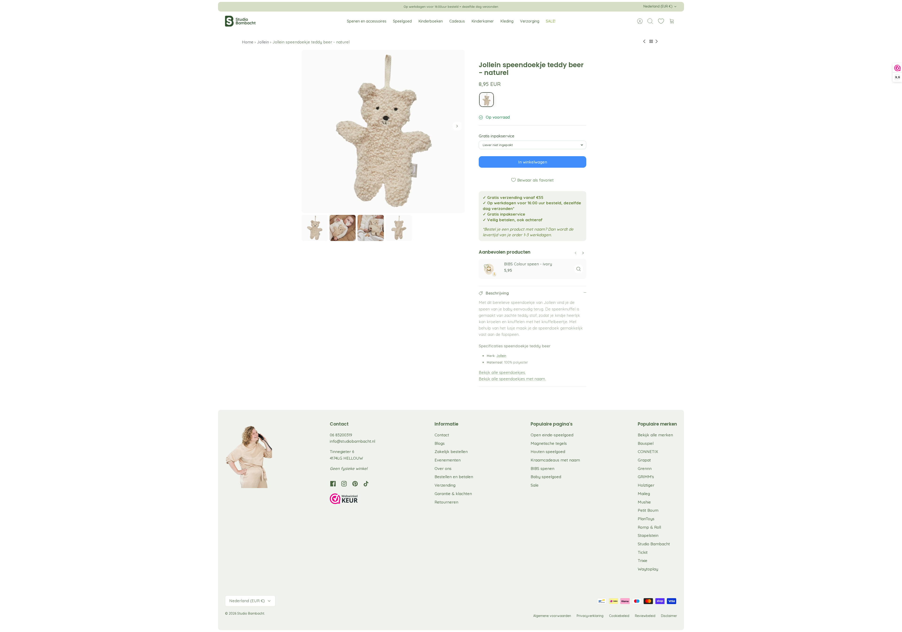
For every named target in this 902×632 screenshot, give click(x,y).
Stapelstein (648, 535)
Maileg (644, 493)
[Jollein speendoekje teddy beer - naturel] (486, 100)
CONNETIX (648, 451)
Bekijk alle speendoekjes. (502, 372)
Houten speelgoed (548, 451)
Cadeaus (457, 21)
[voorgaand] (386, 6)
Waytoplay (648, 568)
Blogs (440, 443)
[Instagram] (344, 484)
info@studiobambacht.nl (352, 441)
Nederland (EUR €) (658, 6)
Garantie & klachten (453, 493)
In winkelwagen (532, 161)
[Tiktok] (366, 484)
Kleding (506, 21)
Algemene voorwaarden (552, 616)
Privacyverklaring (590, 616)
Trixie (642, 560)
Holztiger (646, 485)
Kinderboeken (430, 21)
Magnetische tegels (549, 443)
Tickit (643, 552)
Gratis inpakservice (496, 135)
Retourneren (446, 502)
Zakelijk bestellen (451, 451)
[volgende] (515, 6)
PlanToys (646, 518)
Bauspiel (645, 443)
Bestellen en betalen (454, 476)
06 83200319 (341, 434)
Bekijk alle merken (655, 434)
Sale (535, 485)
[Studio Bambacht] (240, 21)
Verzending (445, 485)
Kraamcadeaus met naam (555, 460)
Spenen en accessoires (366, 21)
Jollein (263, 41)
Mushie (644, 502)
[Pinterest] (355, 484)
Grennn (645, 468)
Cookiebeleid (619, 616)
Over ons (443, 468)
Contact (442, 434)
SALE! (550, 21)
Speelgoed (402, 21)
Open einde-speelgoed (552, 434)
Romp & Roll (649, 527)
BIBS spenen (542, 468)
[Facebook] (332, 484)
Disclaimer (669, 616)
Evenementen (448, 460)
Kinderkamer (482, 21)
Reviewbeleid (645, 616)
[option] (383, 131)
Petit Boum (648, 510)
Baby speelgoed (546, 476)
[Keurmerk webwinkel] (353, 499)
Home (248, 41)
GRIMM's (646, 476)
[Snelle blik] (578, 269)
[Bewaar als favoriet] (486, 266)
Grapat (644, 460)
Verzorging (529, 21)
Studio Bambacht (654, 543)
